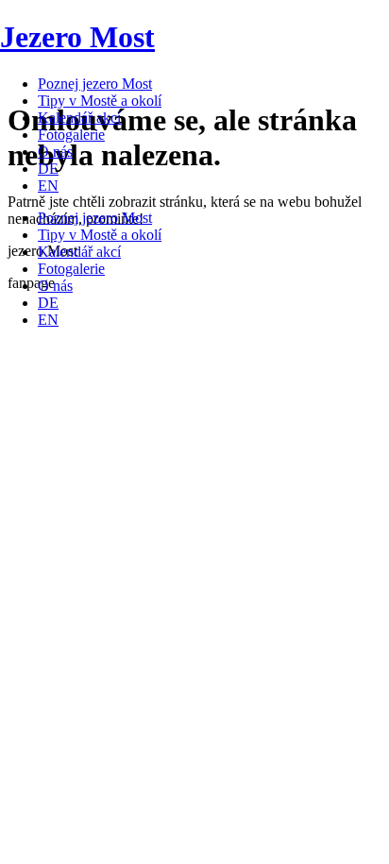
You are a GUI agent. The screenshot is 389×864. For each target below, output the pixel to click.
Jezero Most (77, 37)
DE (48, 169)
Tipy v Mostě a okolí (99, 101)
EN (48, 186)
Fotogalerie (71, 135)
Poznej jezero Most (95, 84)
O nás (55, 152)
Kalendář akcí (79, 118)
